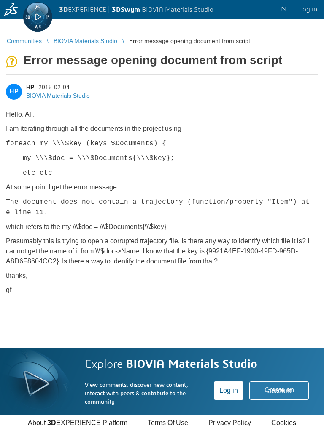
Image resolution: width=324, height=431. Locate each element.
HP (30, 87)
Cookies (283, 422)
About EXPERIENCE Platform (77, 422)
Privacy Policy (229, 422)
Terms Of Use (168, 422)
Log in (228, 390)
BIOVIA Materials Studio (58, 95)
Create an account (279, 390)
